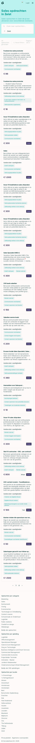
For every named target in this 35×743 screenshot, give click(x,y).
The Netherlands (7, 723)
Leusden (4, 711)
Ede (2, 698)
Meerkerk (4, 713)
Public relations (6, 622)
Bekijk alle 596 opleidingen (10, 668)
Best (2, 690)
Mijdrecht (4, 716)
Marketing (4, 599)
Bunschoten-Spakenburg (9, 693)
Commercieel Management (10, 652)
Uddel (3, 728)
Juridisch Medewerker (8, 662)
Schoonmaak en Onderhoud (10, 617)
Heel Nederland (6, 700)
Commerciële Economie (9, 655)
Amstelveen (5, 685)
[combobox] (17, 31)
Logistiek (4, 619)
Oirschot (4, 718)
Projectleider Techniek (8, 657)
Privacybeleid (6, 738)
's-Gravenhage (6, 675)
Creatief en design (7, 624)
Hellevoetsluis (6, 703)
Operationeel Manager (9, 642)
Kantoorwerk (5, 604)
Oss (2, 721)
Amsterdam (5, 688)
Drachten (4, 695)
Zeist (3, 731)
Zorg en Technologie (8, 647)
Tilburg (3, 726)
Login (28, 3)
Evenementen (6, 609)
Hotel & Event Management (10, 645)
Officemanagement (8, 640)
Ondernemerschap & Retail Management (15, 665)
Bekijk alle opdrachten (8, 630)
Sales (3, 601)
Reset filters (19, 42)
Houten (3, 706)
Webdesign (5, 627)
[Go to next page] (22, 585)
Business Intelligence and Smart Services (15, 650)
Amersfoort (5, 683)
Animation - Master (7, 660)
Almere (3, 680)
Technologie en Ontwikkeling (11, 612)
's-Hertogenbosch (7, 678)
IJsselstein (5, 708)
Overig (3, 607)
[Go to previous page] (13, 585)
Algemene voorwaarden (20, 738)
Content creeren (6, 614)
